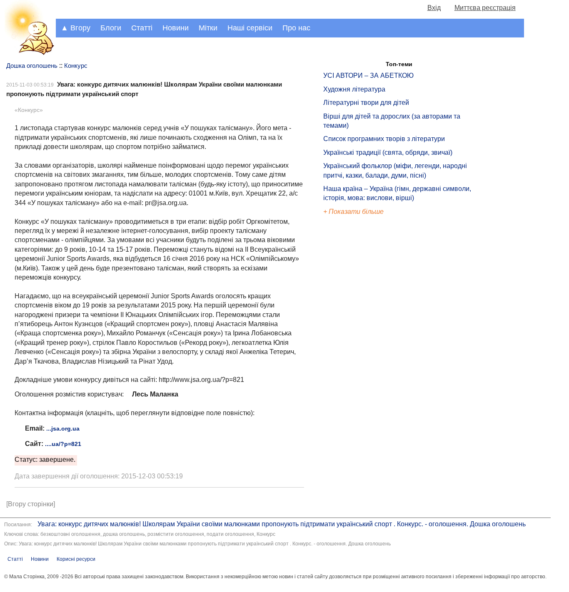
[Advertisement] (361, 358)
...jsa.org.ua (63, 428)
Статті (141, 28)
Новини (175, 28)
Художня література (354, 89)
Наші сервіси (249, 28)
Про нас (296, 28)
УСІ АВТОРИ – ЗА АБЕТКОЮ (368, 75)
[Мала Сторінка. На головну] (28, 53)
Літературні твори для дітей (366, 102)
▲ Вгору (75, 28)
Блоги (110, 28)
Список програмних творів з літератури (384, 138)
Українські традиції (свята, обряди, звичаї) (387, 152)
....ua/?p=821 (63, 444)
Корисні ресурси (76, 559)
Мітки (208, 28)
